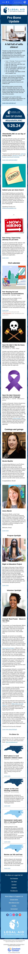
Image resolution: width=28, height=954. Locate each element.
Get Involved (14, 909)
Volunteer (14, 887)
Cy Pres (14, 906)
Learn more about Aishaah (9, 729)
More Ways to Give (14, 902)
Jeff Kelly (23, 154)
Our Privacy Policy (20, 944)
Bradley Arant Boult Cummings (10, 157)
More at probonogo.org (11, 742)
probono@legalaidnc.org (9, 208)
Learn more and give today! (9, 160)
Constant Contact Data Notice (14, 945)
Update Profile (13, 944)
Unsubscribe (6, 944)
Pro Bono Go (14, 890)
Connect (14, 884)
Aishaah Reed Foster (8, 648)
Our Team (14, 881)
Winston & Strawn (17, 155)
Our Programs (14, 878)
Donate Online (14, 899)
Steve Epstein (17, 418)
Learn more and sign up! (9, 103)
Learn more (5, 258)
